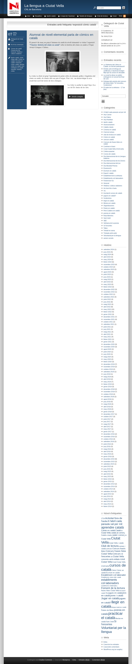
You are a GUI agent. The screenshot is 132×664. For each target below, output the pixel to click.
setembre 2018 (109, 397)
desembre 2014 (109, 484)
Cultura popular (109, 151)
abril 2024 (107, 257)
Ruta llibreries (108, 216)
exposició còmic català (16, 63)
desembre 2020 (109, 344)
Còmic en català (109, 137)
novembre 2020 (109, 347)
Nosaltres (38, 16)
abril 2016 (107, 451)
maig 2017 (107, 424)
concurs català (109, 139)
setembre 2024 (109, 249)
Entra (105, 642)
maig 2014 (107, 499)
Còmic (114, 570)
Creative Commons (45, 660)
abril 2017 (107, 426)
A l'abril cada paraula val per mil (115, 112)
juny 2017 (107, 421)
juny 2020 (107, 354)
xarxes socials (108, 238)
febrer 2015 (108, 479)
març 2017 (107, 429)
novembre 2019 (109, 367)
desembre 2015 (109, 459)
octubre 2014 (108, 489)
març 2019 (107, 382)
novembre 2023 (109, 264)
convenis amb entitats (110, 559)
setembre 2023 (109, 269)
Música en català (109, 203)
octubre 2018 (108, 394)
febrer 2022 (108, 312)
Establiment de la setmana (113, 176)
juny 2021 (107, 329)
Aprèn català (51, 16)
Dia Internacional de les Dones (114, 161)
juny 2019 (107, 374)
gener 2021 (108, 342)
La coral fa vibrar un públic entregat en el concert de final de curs (114, 77)
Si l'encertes (108, 226)
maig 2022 (107, 304)
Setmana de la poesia (111, 223)
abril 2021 (107, 334)
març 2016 (107, 454)
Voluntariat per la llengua (112, 236)
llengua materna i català (119, 607)
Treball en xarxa (109, 230)
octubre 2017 (108, 416)
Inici (28, 16)
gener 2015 (108, 481)
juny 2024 (107, 252)
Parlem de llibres (107, 610)
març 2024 (107, 259)
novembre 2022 (109, 292)
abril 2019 (107, 379)
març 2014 (107, 504)
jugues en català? (110, 196)
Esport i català (108, 173)
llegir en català (109, 201)
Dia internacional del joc (112, 163)
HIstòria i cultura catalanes (16, 52)
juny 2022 (107, 302)
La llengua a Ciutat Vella (44, 6)
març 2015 (107, 476)
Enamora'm (108, 168)
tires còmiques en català (17, 67)
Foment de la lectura (113, 588)
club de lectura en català (112, 135)
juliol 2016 (107, 444)
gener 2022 (108, 314)
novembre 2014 (109, 486)
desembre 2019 (109, 364)
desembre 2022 (109, 289)
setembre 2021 (109, 324)
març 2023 (107, 284)
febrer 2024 (108, 262)
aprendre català (112, 527)
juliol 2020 (107, 352)
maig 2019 (107, 377)
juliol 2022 (107, 299)
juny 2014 (107, 496)
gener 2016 (108, 456)
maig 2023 (107, 279)
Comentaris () (98, 660)
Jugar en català (110, 598)
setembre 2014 (109, 491)
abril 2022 (107, 307)
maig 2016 (107, 449)
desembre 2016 (109, 434)
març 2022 (107, 309)
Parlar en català (109, 208)
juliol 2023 (107, 274)
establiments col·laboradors (110, 581)
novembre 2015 (109, 461)
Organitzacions (109, 206)
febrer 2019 (108, 384)
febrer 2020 (108, 362)
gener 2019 (108, 387)
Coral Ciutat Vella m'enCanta (114, 149)
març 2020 (107, 359)
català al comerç (118, 533)
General (13, 52)
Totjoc (106, 228)
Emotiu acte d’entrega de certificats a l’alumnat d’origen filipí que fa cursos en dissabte (114, 71)
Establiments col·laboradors (113, 178)
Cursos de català (16, 48)
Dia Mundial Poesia (110, 166)
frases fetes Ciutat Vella (110, 591)
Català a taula (108, 127)
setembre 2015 (109, 464)
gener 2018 (108, 412)
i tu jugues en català (113, 593)
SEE (105, 221)
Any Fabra (107, 117)
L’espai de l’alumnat (67, 16)
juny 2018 (107, 402)
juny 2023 (107, 277)
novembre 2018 (109, 392)
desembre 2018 (109, 389)
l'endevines (108, 198)
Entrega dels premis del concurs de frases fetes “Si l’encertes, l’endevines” (115, 83)
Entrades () (84, 660)
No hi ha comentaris (17, 44)
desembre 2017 (109, 414)
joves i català (116, 595)
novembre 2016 (109, 437)
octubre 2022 (108, 294)
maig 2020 (107, 357)
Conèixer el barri (109, 146)
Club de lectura (102, 16)
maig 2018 (107, 404)
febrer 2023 (108, 287)
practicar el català (112, 615)
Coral (115, 16)
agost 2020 (107, 349)
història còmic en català (17, 65)
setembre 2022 (109, 297)
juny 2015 (107, 469)
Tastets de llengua (85, 16)
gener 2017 (108, 432)
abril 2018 (107, 407)
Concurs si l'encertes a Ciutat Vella (112, 555)
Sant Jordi (107, 218)
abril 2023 (107, 282)
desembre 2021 (109, 317)
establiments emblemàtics (109, 585)
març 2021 (107, 337)
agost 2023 (107, 272)
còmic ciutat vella (17, 58)
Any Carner (108, 115)
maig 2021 (107, 332)
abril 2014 (107, 501)
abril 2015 (107, 474)
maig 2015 (107, 471)
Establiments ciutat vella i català (111, 577)
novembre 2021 (109, 319)
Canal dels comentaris (111, 647)
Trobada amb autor (110, 233)
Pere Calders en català (112, 211)
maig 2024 (107, 254)
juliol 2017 (107, 419)
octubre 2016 (108, 439)
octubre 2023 (108, 267)
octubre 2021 (108, 322)
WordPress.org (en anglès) (113, 649)
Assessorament (109, 125)
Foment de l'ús (15, 50)
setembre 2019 (109, 372)
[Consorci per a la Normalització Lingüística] (14, 9)
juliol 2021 (107, 327)
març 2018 (107, 409)
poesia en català (109, 213)
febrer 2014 (108, 506)
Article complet (77, 96)
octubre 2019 (108, 369)
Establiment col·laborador (113, 575)
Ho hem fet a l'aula (110, 188)
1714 (103, 518)
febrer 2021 (108, 339)
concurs (109, 549)
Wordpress (66, 660)
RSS (120, 16)
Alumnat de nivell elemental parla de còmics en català (61, 36)
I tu (105, 191)
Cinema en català (110, 130)
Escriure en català (110, 171)
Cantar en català (108, 530)
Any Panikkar (108, 120)
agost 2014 (107, 494)
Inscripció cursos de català (113, 193)
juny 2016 (107, 446)
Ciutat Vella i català (116, 543)
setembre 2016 (109, 441)
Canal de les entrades (111, 644)
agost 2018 (107, 399)
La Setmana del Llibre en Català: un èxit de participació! (114, 65)
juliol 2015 (107, 466)
